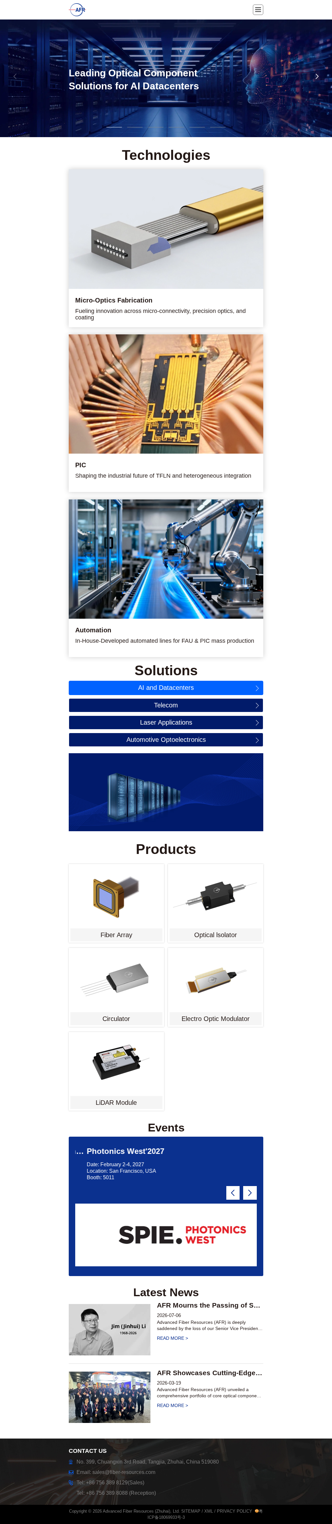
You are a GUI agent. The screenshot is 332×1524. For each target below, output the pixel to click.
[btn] (258, 10)
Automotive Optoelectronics (166, 739)
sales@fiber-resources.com (123, 1472)
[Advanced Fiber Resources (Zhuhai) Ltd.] (83, 9)
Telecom (166, 705)
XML (208, 1511)
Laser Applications (166, 722)
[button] (317, 76)
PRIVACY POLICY (234, 1511)
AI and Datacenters (166, 687)
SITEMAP (190, 1511)
